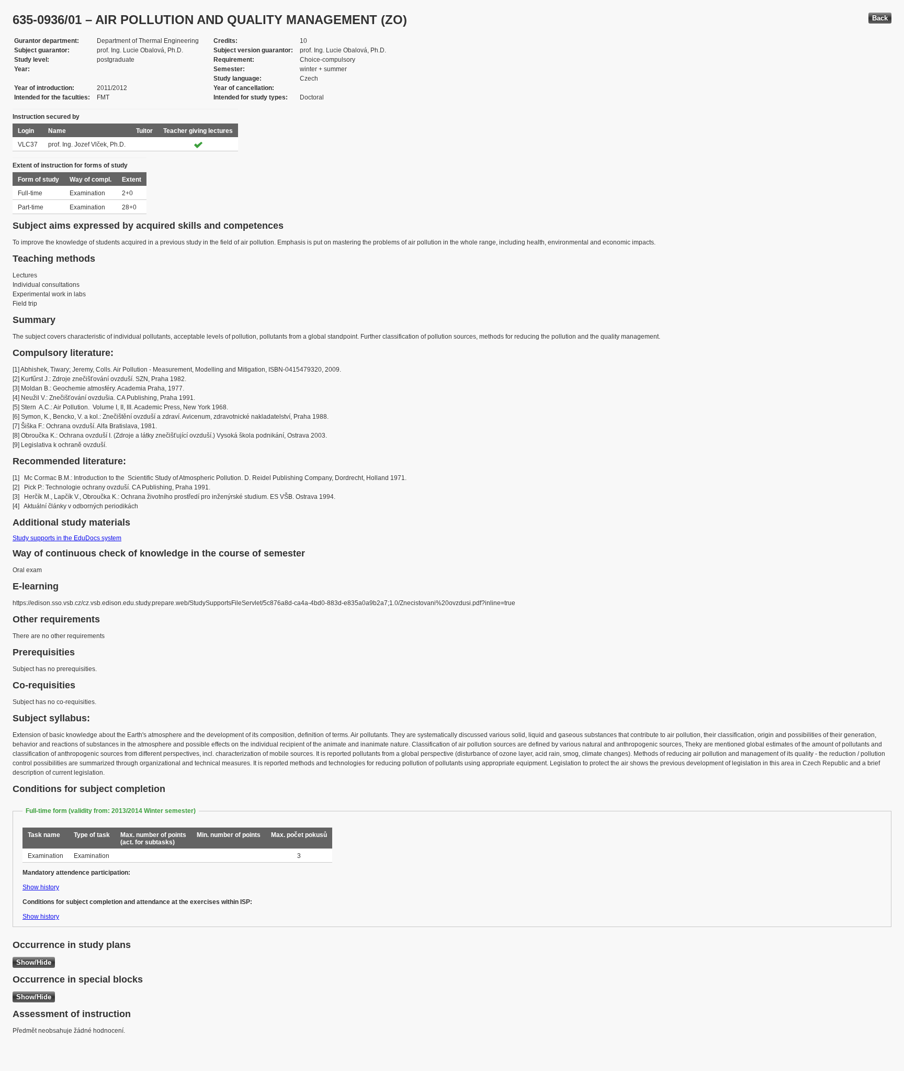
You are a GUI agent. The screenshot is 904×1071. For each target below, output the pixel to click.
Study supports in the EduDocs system (67, 538)
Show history (40, 887)
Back (880, 18)
